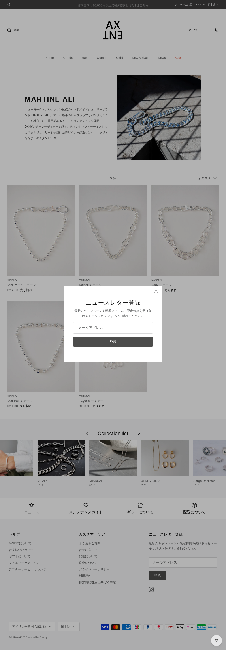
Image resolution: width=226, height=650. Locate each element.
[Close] (156, 291)
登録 (113, 341)
